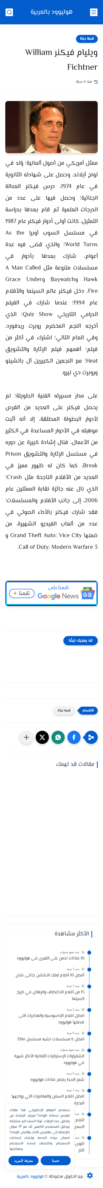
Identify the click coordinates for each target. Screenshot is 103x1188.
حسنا (55, 1161)
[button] (74, 737)
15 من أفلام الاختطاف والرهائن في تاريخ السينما (50, 996)
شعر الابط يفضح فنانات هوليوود (57, 1080)
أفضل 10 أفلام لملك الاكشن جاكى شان (50, 975)
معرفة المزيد (23, 1161)
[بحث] (9, 12)
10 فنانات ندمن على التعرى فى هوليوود (50, 958)
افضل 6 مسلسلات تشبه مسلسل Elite (50, 1039)
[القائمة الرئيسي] (94, 12)
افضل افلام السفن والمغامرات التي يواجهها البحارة (47, 1100)
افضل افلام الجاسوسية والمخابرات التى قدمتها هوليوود (51, 1019)
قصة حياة (87, 39)
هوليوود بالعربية (52, 12)
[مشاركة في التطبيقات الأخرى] (26, 737)
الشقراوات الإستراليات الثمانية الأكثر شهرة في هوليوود (49, 1060)
